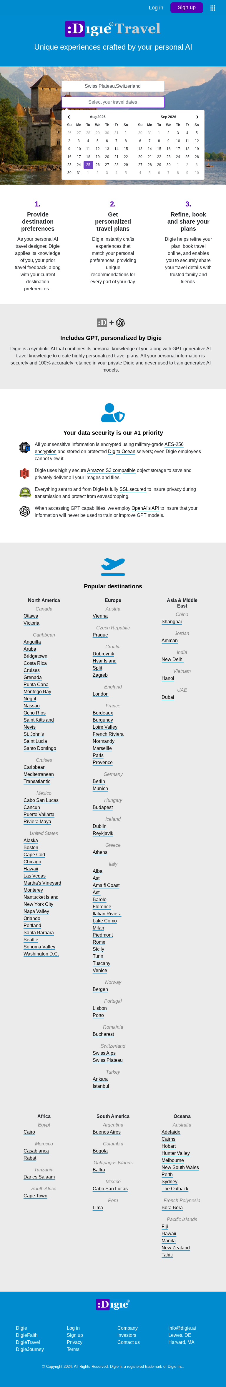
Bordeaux (103, 712)
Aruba (30, 649)
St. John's (34, 734)
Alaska (31, 840)
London (101, 693)
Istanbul (101, 1086)
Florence (102, 906)
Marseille (102, 748)
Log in (156, 8)
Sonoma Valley (39, 946)
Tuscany (101, 963)
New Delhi (173, 659)
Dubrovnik (103, 653)
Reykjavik (103, 833)
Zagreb (100, 675)
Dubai (168, 697)
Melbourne (173, 1160)
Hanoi (168, 678)
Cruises (32, 670)
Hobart (169, 1146)
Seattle (31, 939)
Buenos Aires (107, 1131)
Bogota (100, 1150)
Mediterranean (39, 774)
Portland (32, 925)
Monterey (33, 890)
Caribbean (35, 767)
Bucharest (103, 1034)
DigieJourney (30, 1349)
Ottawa (31, 615)
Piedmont (103, 934)
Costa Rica (35, 663)
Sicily (98, 949)
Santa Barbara (39, 932)
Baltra (99, 1169)
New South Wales (180, 1167)
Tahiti (167, 1254)
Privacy (74, 1342)
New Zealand (176, 1247)
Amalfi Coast (106, 885)
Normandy (103, 741)
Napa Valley (36, 911)
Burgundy (103, 719)
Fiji (165, 1226)
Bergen (100, 989)
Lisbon (100, 1008)
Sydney (169, 1181)
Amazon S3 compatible (111, 470)
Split (97, 667)
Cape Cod (34, 854)
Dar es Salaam (39, 1176)
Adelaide (171, 1131)
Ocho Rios (35, 712)
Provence (103, 762)
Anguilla (32, 641)
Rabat (30, 1157)
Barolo (100, 899)
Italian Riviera (107, 913)
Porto (98, 1015)
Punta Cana (36, 684)
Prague (100, 634)
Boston (31, 847)
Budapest (103, 807)
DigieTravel (28, 1342)
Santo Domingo (40, 748)
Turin (98, 956)
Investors (126, 1335)
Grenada (33, 677)
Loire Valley (105, 727)
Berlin (99, 781)
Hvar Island (105, 660)
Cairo (29, 1131)
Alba (97, 871)
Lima (98, 1207)
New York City (38, 904)
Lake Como (105, 920)
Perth (167, 1174)
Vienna (100, 615)
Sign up (187, 7)
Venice (100, 970)
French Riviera (108, 734)
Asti (97, 878)
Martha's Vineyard (42, 882)
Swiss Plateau (108, 1060)
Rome (99, 942)
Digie (21, 1328)
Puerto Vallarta (39, 814)
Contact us (128, 1342)
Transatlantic (37, 781)
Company (127, 1328)
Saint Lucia (35, 741)
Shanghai (172, 621)
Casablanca (36, 1150)
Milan (98, 927)
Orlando (32, 918)
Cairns (168, 1139)
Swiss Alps (104, 1053)
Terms (73, 1349)
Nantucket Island (41, 897)
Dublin (100, 826)
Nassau (32, 705)
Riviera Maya (37, 821)
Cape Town (35, 1195)
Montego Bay (37, 691)
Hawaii (31, 868)
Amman (170, 640)
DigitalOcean (121, 451)
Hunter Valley (176, 1153)
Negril (30, 698)
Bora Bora (172, 1207)
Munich (100, 788)
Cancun (32, 807)
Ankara (100, 1079)
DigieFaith (27, 1335)
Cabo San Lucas (41, 800)
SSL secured (132, 489)
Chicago (32, 861)
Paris (98, 755)
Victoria (31, 623)
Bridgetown (35, 656)
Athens (100, 852)
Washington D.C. (41, 953)
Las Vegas (35, 875)
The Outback (175, 1188)
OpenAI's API (145, 508)
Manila (169, 1240)
